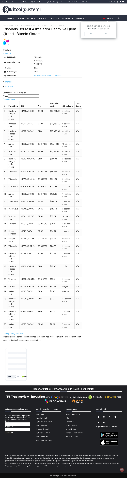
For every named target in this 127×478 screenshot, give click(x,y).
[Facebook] (109, 1)
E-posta (9, 427)
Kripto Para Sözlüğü (73, 414)
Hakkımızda (70, 422)
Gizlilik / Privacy (71, 425)
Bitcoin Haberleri (41, 425)
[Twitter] (120, 1)
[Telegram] (117, 1)
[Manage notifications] (122, 470)
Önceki (6, 99)
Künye (68, 418)
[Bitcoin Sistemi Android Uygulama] (109, 437)
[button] (119, 18)
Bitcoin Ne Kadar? (42, 436)
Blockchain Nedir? (42, 418)
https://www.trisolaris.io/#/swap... (49, 75)
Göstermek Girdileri (14, 93)
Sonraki (12, 99)
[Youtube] (123, 1)
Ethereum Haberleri (42, 429)
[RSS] (114, 1)
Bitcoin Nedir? (40, 414)
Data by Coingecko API (13, 333)
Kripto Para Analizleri (43, 433)
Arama (5, 96)
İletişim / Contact (72, 436)
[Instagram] (111, 1)
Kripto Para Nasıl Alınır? (44, 422)
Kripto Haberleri (8, 25)
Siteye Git (7, 53)
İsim (7, 421)
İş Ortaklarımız (71, 429)
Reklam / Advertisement (74, 433)
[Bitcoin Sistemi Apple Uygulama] (109, 445)
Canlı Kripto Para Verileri (44, 440)
